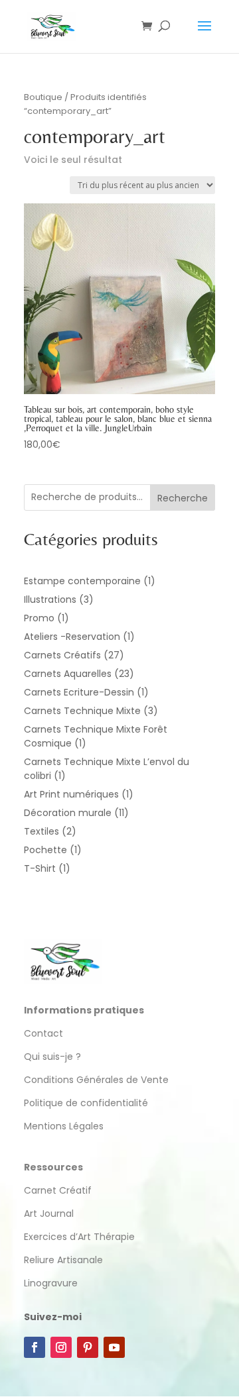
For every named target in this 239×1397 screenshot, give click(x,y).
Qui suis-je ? (52, 1056)
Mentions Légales (64, 1126)
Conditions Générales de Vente (96, 1079)
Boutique (43, 97)
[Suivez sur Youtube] (114, 1347)
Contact (43, 1033)
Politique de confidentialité (87, 1103)
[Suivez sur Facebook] (34, 1347)
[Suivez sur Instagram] (61, 1347)
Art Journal (49, 1213)
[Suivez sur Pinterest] (87, 1347)
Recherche (182, 498)
